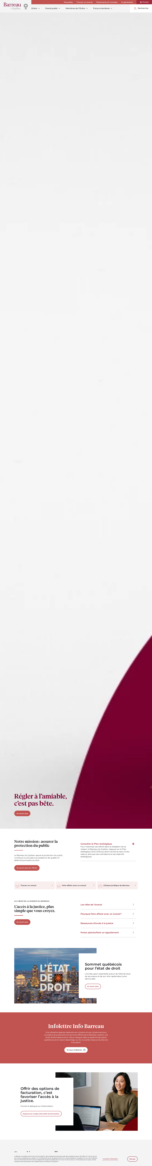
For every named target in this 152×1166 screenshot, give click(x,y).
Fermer (132, 1159)
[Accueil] (16, 6)
